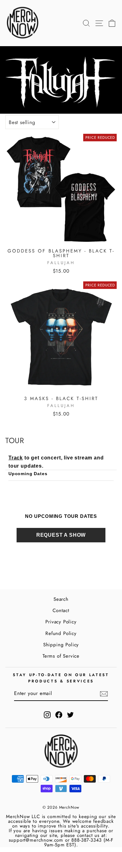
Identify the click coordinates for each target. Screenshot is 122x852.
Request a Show (61, 535)
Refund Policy (61, 633)
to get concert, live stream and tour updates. (56, 462)
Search (61, 599)
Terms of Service (61, 656)
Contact (61, 610)
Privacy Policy (61, 621)
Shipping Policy (61, 644)
